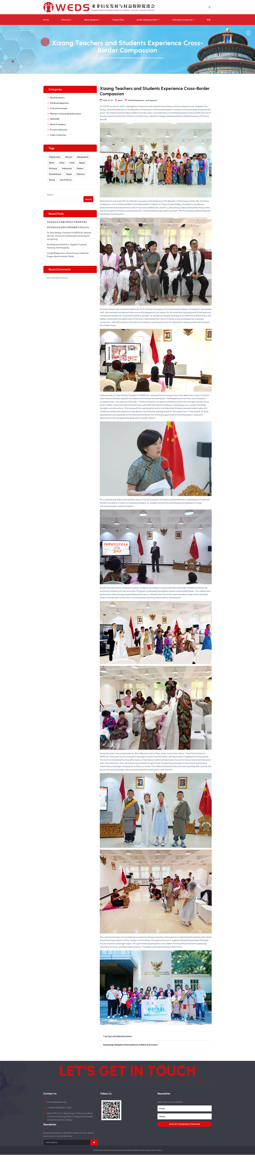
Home (46, 19)
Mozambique (55, 174)
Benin (51, 162)
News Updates (91, 19)
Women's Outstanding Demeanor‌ (65, 113)
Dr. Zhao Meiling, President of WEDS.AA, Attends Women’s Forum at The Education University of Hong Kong (69, 235)
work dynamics (57, 97)
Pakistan (81, 174)
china (61, 162)
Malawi (80, 168)
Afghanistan (54, 157)
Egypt (82, 162)
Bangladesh (82, 157)
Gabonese (67, 168)
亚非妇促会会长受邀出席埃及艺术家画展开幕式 (67, 222)
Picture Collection (58, 129)
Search (50, 194)
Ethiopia (53, 168)
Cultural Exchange (58, 108)
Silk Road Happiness (59, 103)
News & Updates (58, 124)
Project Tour (118, 19)
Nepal (69, 174)
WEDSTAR (54, 119)
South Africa (66, 180)
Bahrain (68, 157)
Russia (52, 180)
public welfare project (147, 19)
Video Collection (58, 135)
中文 (209, 19)
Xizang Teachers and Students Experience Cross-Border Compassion (131, 58)
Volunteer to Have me (182, 19)
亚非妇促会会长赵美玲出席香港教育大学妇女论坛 (68, 227)
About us (66, 19)
